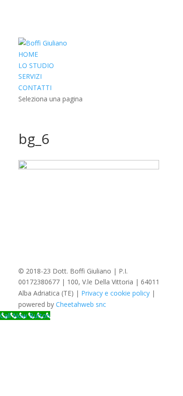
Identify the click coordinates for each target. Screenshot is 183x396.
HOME (28, 54)
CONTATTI (35, 87)
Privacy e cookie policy (115, 293)
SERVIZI (30, 76)
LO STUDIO (36, 65)
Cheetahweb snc (81, 304)
